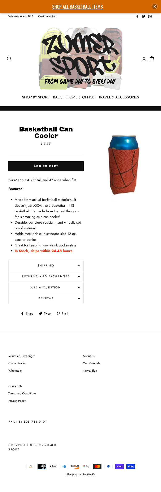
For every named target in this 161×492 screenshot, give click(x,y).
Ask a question (46, 287)
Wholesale (15, 370)
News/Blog (90, 370)
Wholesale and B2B (20, 16)
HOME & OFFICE (80, 97)
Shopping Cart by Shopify (81, 474)
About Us (89, 356)
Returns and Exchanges (46, 276)
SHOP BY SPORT (35, 97)
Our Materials (91, 363)
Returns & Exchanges (21, 356)
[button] (154, 6)
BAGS (57, 97)
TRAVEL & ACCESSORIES (119, 97)
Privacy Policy (17, 401)
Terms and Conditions (22, 393)
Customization (47, 16)
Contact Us (15, 386)
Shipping (46, 265)
